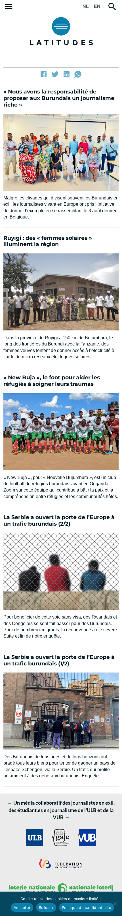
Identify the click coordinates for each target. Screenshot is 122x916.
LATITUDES (62, 42)
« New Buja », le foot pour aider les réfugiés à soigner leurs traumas (51, 380)
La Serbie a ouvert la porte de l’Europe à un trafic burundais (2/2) (59, 520)
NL (86, 6)
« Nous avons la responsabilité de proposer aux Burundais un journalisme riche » (58, 98)
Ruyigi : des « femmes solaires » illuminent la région (47, 241)
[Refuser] (115, 904)
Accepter (22, 907)
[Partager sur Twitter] (55, 74)
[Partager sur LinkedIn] (67, 74)
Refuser (46, 907)
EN (97, 6)
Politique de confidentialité (86, 907)
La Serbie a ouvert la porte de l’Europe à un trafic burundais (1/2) (59, 660)
